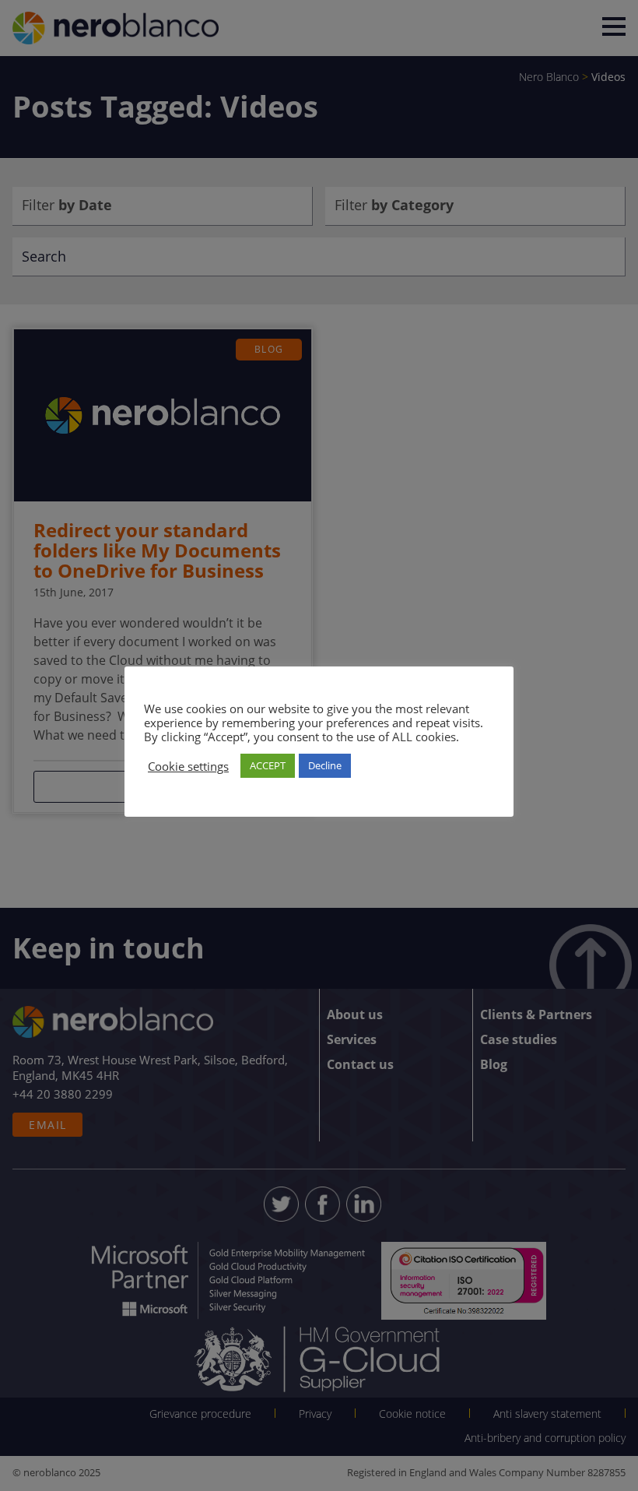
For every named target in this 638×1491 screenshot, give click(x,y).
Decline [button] (325, 765)
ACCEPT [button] (268, 765)
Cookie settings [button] (188, 766)
